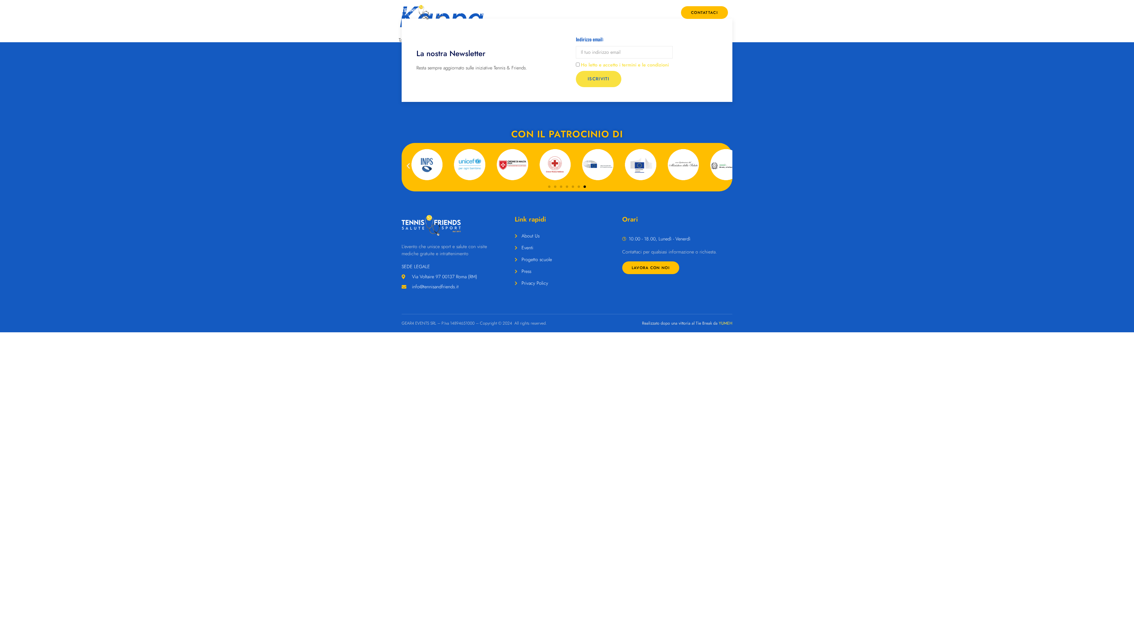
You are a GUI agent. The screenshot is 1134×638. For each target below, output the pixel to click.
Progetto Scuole (492, 12)
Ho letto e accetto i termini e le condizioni (625, 64)
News (664, 12)
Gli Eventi (521, 12)
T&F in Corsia (554, 12)
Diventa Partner (638, 12)
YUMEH (725, 323)
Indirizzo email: (590, 39)
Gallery (609, 12)
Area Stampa (581, 12)
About (463, 12)
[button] (408, 165)
